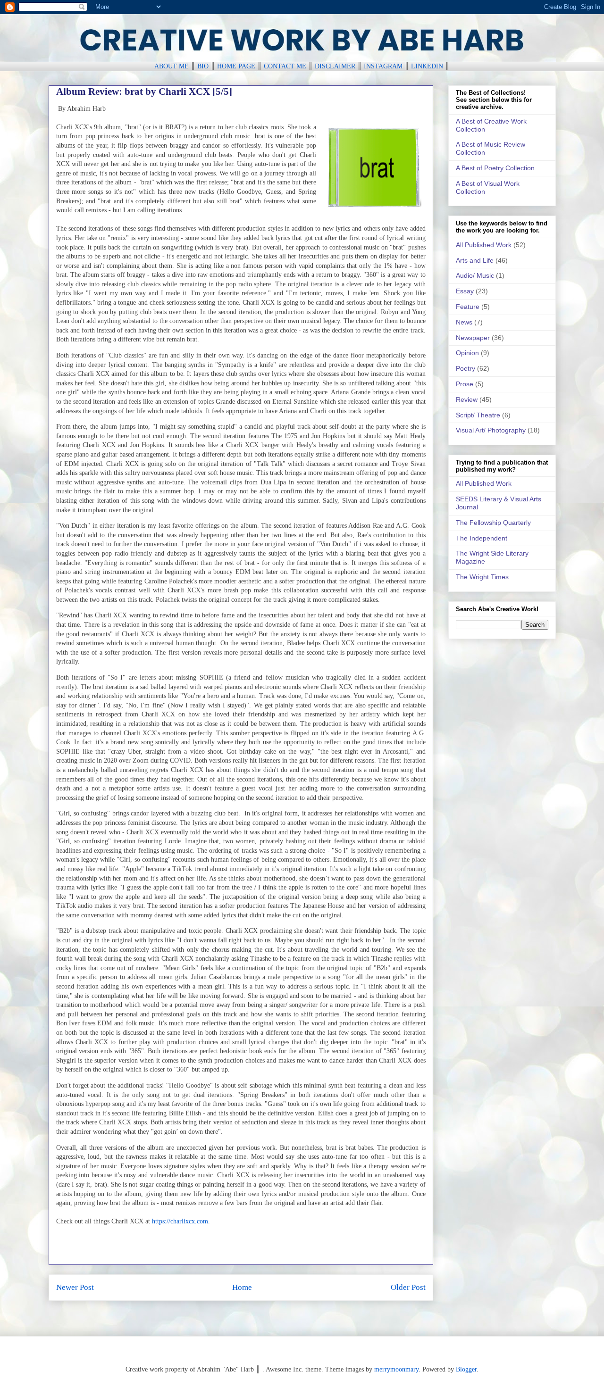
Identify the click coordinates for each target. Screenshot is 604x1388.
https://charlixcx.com (180, 1221)
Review (467, 399)
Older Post (408, 1287)
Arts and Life (475, 260)
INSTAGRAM (383, 66)
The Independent (481, 538)
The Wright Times (482, 577)
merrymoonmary (396, 1369)
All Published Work (484, 245)
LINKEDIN (427, 66)
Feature (467, 306)
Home (242, 1287)
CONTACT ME (285, 66)
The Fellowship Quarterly (493, 522)
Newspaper (473, 337)
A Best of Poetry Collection (495, 168)
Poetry (465, 368)
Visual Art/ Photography (491, 430)
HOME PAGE (236, 66)
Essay (465, 291)
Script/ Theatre (478, 415)
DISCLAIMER (335, 66)
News (464, 322)
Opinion (467, 353)
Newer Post (75, 1287)
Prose (464, 384)
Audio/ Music (475, 275)
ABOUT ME (171, 66)
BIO (203, 66)
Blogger (466, 1369)
